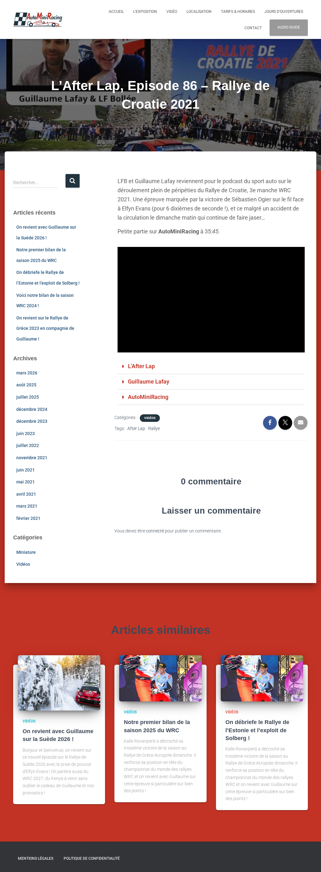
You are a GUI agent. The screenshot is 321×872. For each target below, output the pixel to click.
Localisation (199, 11)
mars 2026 (26, 372)
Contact (253, 28)
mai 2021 (25, 481)
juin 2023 (25, 433)
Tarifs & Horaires (238, 11)
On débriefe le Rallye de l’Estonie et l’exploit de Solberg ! (257, 730)
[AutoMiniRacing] (37, 19)
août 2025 (26, 384)
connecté (155, 530)
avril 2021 (26, 494)
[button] (211, 366)
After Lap (136, 428)
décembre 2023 (31, 421)
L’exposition (145, 11)
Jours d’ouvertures (283, 11)
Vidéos (23, 564)
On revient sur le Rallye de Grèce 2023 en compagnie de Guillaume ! (45, 328)
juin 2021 (25, 469)
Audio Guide (288, 27)
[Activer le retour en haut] (309, 859)
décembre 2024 (31, 409)
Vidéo (171, 11)
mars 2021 (26, 506)
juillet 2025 (27, 397)
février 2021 (28, 518)
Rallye (154, 428)
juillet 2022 (27, 445)
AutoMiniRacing (148, 397)
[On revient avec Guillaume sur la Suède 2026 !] (59, 682)
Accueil (116, 11)
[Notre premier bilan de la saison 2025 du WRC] (160, 677)
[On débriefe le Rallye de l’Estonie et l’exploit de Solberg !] (262, 677)
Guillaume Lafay (148, 381)
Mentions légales (35, 858)
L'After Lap (141, 366)
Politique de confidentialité (92, 858)
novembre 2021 (31, 457)
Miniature (26, 552)
